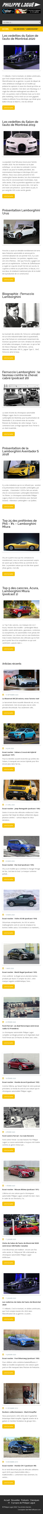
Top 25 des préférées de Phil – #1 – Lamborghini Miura (19, 523)
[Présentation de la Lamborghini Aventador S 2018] (21, 470)
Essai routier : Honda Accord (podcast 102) (20, 1082)
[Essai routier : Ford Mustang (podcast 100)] (21, 1339)
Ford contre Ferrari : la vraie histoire (18, 1136)
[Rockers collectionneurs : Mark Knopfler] (21, 1393)
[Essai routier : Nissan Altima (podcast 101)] (21, 1171)
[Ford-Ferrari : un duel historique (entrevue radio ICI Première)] (21, 1007)
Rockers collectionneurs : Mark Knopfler (19, 1412)
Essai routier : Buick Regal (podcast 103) (19, 972)
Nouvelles (15, 1500)
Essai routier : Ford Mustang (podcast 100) (20, 1358)
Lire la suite (8, 107)
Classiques (34, 1500)
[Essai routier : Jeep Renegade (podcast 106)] (21, 790)
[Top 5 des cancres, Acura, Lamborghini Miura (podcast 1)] (21, 609)
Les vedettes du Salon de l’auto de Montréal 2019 (20, 123)
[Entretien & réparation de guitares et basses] (21, 11)
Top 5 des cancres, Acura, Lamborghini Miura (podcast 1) (20, 591)
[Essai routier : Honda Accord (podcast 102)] (21, 1063)
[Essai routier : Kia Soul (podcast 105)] (21, 846)
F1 (9, 1503)
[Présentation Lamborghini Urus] (21, 232)
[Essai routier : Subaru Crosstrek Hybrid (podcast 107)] (21, 733)
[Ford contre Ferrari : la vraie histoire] (21, 1117)
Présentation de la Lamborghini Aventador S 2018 (20, 451)
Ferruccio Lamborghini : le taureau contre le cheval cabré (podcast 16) (21, 375)
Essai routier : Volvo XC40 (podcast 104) (19, 918)
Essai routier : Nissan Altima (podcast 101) (20, 1189)
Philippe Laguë (8, 1507)
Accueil (5, 29)
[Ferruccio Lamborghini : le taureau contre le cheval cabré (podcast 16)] (21, 395)
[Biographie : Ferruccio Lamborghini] (21, 315)
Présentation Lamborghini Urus (21, 212)
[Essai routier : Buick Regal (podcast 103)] (21, 953)
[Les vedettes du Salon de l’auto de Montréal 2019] (21, 143)
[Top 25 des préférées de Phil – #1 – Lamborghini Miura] (21, 542)
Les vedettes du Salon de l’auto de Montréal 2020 (20, 37)
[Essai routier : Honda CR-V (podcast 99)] (21, 1447)
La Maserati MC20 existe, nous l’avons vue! (20, 698)
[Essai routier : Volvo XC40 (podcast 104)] (21, 900)
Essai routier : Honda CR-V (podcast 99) (19, 1465)
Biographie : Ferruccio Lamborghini (18, 295)
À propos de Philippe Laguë (23, 1503)
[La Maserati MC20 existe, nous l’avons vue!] (21, 680)
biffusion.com (36, 1510)
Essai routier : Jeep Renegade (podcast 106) (21, 808)
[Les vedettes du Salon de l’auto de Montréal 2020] (21, 57)
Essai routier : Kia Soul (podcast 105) (18, 865)
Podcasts (25, 1500)
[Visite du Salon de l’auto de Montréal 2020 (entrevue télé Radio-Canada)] (21, 1224)
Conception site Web (24, 1510)
